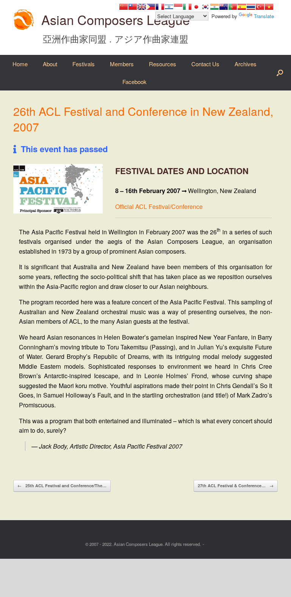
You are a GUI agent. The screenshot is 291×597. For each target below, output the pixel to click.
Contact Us (205, 64)
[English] (142, 7)
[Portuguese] (232, 7)
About (50, 64)
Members (122, 64)
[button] (280, 72)
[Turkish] (260, 7)
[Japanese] (196, 7)
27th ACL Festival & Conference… (236, 485)
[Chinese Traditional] (132, 7)
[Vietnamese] (269, 7)
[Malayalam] (214, 7)
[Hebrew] (169, 7)
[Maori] (223, 7)
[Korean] (205, 7)
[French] (160, 7)
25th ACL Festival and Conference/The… (61, 485)
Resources (162, 64)
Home (20, 64)
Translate (264, 16)
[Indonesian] (178, 7)
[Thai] (251, 7)
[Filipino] (151, 7)
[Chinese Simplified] (123, 7)
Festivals (83, 64)
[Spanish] (242, 7)
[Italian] (187, 7)
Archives (246, 64)
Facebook (134, 82)
